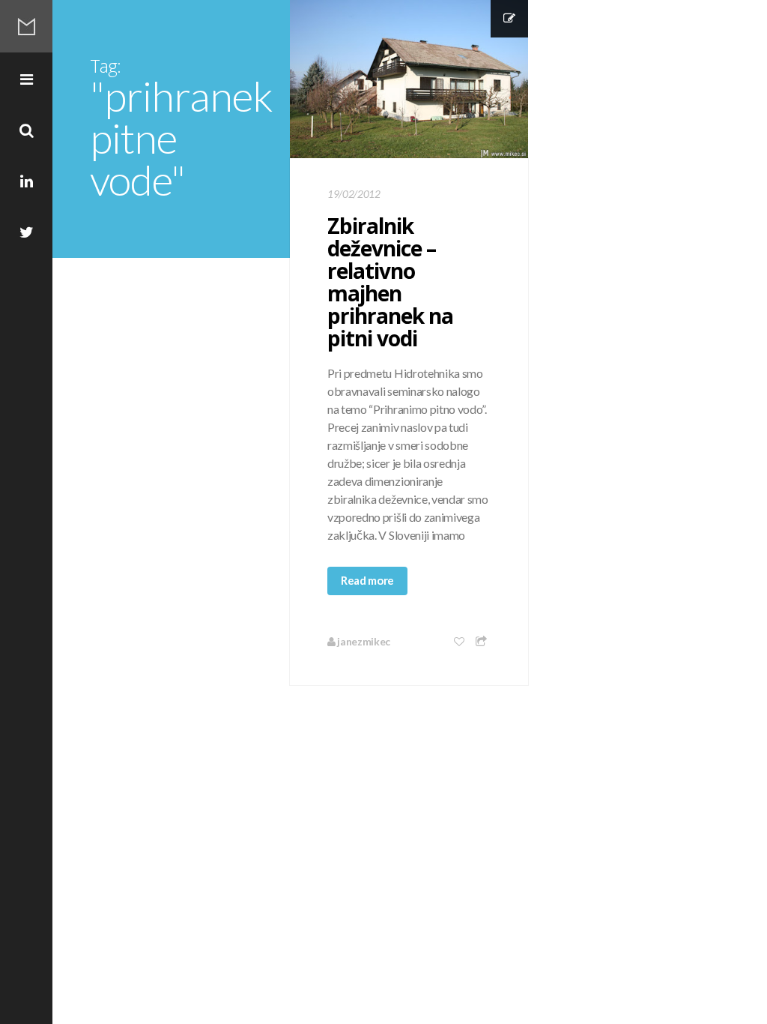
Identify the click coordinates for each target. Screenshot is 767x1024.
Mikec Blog (26, 26)
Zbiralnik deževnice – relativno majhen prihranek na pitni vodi (390, 281)
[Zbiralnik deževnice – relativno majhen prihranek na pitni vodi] (409, 79)
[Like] (460, 641)
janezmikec (363, 641)
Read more (367, 580)
